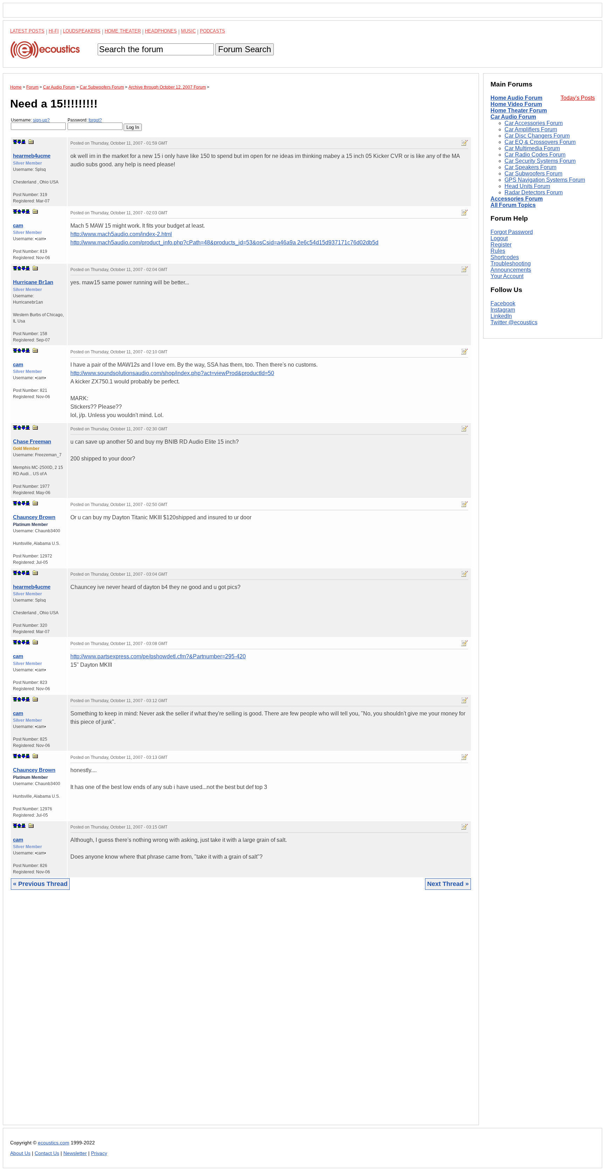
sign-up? (41, 120)
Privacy (99, 1153)
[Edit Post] (464, 143)
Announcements (511, 270)
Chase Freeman (32, 441)
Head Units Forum (527, 186)
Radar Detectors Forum (534, 192)
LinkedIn (501, 316)
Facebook (503, 303)
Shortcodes (505, 257)
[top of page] (15, 142)
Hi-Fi (54, 31)
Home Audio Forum (516, 98)
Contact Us (47, 1153)
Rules (498, 251)
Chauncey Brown (34, 517)
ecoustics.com (53, 1142)
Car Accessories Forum (534, 123)
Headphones (161, 31)
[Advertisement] (220, 1013)
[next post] (19, 142)
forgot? (95, 120)
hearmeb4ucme (31, 156)
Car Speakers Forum (530, 167)
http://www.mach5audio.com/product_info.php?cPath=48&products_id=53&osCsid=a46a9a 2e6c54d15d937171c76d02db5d (224, 242)
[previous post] (19, 211)
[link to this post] (31, 141)
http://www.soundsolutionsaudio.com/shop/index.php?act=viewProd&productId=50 (172, 373)
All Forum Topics (513, 205)
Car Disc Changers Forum (537, 136)
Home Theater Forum (519, 110)
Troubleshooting (511, 263)
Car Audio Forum (513, 117)
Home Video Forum (516, 104)
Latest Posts (27, 31)
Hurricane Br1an (33, 282)
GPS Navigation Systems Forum (545, 180)
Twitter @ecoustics (514, 322)
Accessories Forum (517, 199)
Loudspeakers (81, 31)
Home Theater (123, 31)
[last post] (23, 142)
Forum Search (244, 49)
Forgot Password (512, 232)
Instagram (503, 310)
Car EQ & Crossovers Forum (540, 142)
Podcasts (212, 31)
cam (18, 225)
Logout (499, 238)
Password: (85, 120)
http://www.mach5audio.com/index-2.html (121, 234)
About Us (20, 1153)
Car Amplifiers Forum (531, 129)
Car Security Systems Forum (540, 161)
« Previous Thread (40, 883)
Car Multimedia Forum (532, 148)
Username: (30, 120)
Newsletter (75, 1153)
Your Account (507, 276)
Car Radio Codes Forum (535, 155)
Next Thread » (448, 883)
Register (501, 245)
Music (188, 31)
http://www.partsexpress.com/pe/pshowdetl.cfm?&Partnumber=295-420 (158, 656)
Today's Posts (578, 98)
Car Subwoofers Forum (533, 173)
